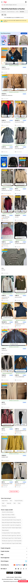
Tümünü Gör (23, 33)
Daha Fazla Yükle (14, 491)
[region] (14, 40)
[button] (2, 2)
